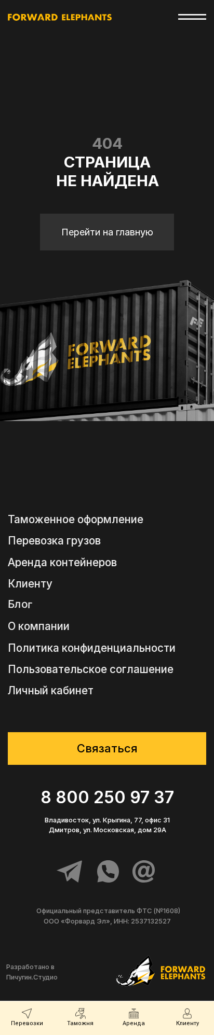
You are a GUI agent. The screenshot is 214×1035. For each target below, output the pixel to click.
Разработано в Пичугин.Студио (32, 972)
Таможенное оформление (75, 519)
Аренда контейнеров (62, 562)
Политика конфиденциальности (92, 648)
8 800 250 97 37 (107, 797)
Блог (20, 604)
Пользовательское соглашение (90, 669)
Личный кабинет (50, 691)
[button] (107, 748)
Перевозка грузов (54, 541)
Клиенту (30, 584)
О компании (39, 626)
